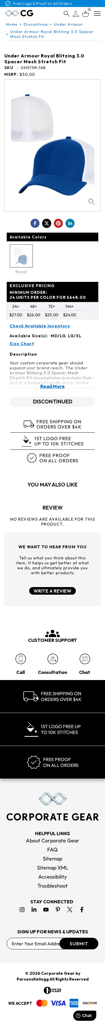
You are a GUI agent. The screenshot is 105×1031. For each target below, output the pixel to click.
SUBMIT (79, 943)
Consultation (52, 672)
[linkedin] (70, 223)
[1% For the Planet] (52, 990)
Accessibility (52, 876)
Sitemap (52, 858)
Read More (52, 386)
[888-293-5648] (20, 659)
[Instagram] (22, 909)
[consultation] (53, 659)
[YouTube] (46, 909)
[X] (70, 909)
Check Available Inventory (40, 326)
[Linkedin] (34, 909)
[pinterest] (58, 223)
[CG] (19, 13)
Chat (84, 672)
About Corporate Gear (52, 840)
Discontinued (52, 401)
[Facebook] (82, 909)
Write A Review (52, 591)
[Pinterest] (58, 909)
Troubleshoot (52, 885)
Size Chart (22, 343)
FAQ (52, 849)
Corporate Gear (58, 973)
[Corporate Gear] (52, 806)
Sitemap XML (52, 867)
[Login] (76, 14)
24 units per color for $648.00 (48, 295)
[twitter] (46, 223)
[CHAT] (85, 659)
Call (20, 672)
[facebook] (35, 223)
